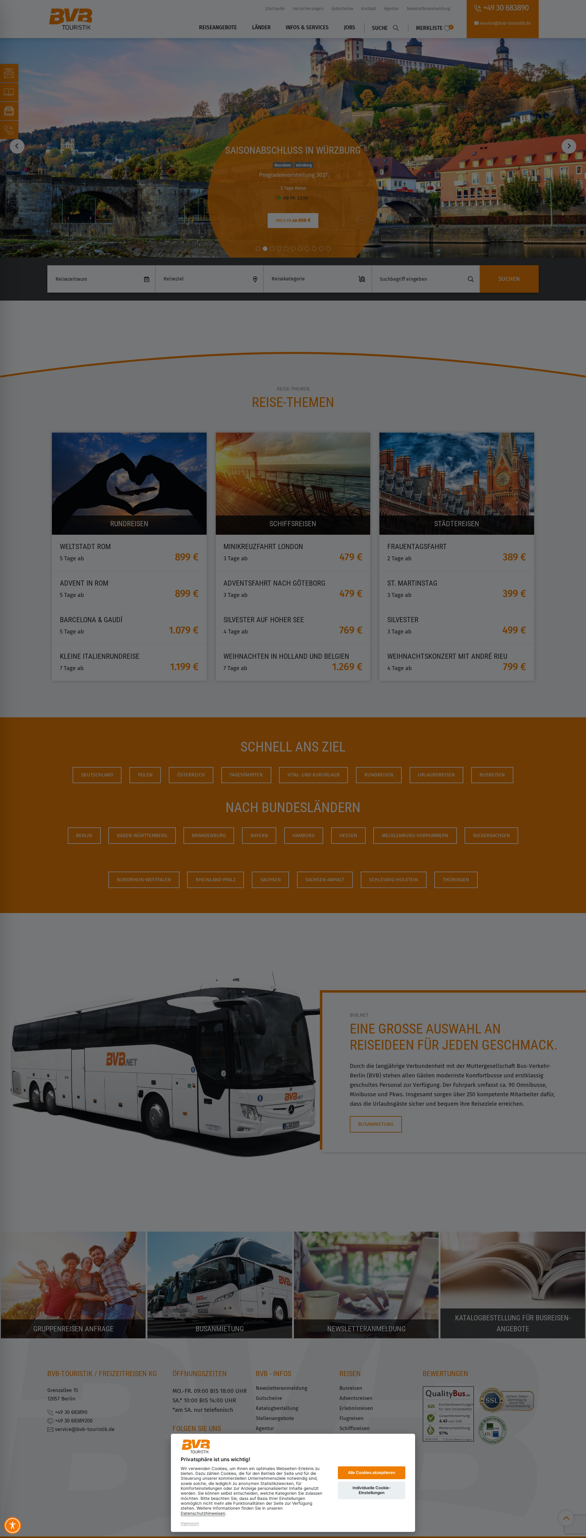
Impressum (190, 1523)
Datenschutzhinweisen (203, 1513)
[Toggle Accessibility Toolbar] (12, 1525)
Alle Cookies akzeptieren (371, 1472)
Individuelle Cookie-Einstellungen (372, 1490)
